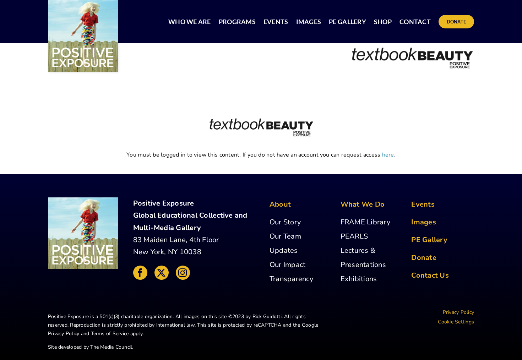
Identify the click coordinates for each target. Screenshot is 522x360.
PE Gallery (429, 240)
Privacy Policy (63, 333)
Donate (423, 257)
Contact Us (429, 275)
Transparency (291, 279)
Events (422, 204)
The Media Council (111, 347)
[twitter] (161, 273)
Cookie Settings (456, 321)
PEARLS (354, 236)
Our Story (285, 222)
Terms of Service (110, 333)
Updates (284, 250)
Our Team (285, 236)
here (388, 155)
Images (423, 222)
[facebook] (140, 273)
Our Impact (287, 264)
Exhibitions (359, 279)
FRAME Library (365, 222)
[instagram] (183, 273)
